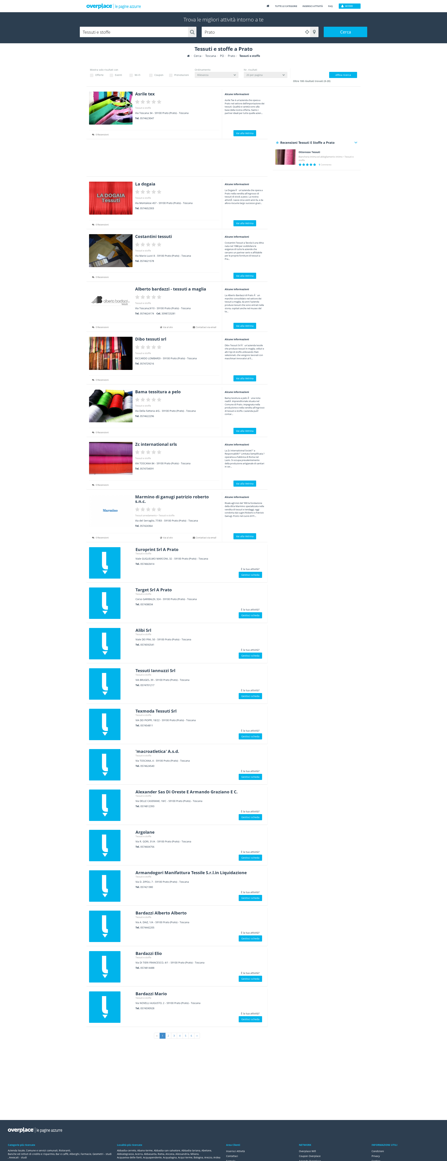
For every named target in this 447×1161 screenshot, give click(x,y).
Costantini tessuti (153, 236)
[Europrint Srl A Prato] (111, 563)
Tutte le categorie (286, 6)
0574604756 (147, 846)
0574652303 (147, 208)
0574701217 (147, 685)
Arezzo (208, 1157)
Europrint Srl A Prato (156, 549)
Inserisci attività (312, 6)
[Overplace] (188, 56)
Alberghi (74, 1154)
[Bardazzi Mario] (111, 1007)
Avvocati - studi (18, 1157)
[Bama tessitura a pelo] (111, 405)
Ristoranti (64, 1150)
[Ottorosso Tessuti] (285, 157)
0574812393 (147, 806)
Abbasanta (150, 1154)
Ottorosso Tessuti (309, 152)
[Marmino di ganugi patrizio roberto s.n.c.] (111, 510)
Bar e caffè (62, 1154)
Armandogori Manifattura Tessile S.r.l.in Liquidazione (191, 872)
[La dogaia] (111, 198)
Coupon (158, 75)
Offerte (99, 75)
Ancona (170, 1154)
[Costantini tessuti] (111, 250)
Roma (161, 1154)
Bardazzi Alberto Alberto (161, 913)
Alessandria (182, 1154)
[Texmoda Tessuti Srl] (111, 724)
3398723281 (168, 313)
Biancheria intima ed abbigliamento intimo (321, 156)
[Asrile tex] (111, 108)
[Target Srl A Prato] (111, 603)
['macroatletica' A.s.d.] (111, 764)
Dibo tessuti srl (150, 339)
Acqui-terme (185, 1157)
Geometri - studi (102, 1154)
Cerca (345, 32)
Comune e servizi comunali (42, 1150)
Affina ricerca (343, 75)
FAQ (330, 6)
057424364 (146, 525)
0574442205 (147, 927)
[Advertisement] (177, 159)
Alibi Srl (143, 630)
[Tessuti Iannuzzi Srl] (111, 684)
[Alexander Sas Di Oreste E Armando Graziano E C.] (111, 805)
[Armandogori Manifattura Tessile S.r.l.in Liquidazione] (111, 886)
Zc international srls (156, 444)
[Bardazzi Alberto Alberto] (111, 926)
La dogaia (145, 184)
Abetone (206, 1150)
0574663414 (147, 563)
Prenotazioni (181, 75)
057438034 (146, 604)
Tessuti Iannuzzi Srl (155, 670)
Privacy (376, 1156)
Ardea (216, 1157)
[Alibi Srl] (111, 643)
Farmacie (86, 1154)
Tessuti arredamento (146, 515)
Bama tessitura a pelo (158, 392)
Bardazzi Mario (151, 993)
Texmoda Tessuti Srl (156, 711)
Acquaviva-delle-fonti (129, 1157)
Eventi (118, 75)
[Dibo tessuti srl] (111, 353)
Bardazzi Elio (148, 953)
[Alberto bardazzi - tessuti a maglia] (111, 302)
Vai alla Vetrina (245, 133)
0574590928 (147, 1008)
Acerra (139, 1154)
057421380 (146, 887)
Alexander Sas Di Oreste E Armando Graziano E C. (186, 792)
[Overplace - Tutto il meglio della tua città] (267, 6)
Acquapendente (152, 1157)
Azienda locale (16, 1150)
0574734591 (147, 468)
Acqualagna (170, 1157)
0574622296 (147, 416)
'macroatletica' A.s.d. (157, 751)
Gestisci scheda (250, 574)
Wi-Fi (137, 75)
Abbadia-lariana (190, 1150)
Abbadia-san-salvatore (167, 1150)
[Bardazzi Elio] (111, 967)
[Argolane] (111, 845)
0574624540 (147, 766)
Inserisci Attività (235, 1151)
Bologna (198, 1157)
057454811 (146, 725)
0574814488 (147, 967)
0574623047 (147, 118)
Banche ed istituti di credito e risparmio (31, 1154)
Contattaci (232, 1156)
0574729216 (147, 363)
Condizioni (378, 1151)
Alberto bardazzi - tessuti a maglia (170, 289)
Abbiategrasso (125, 1154)
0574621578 (147, 261)
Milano (194, 1154)
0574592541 (147, 644)
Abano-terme (145, 1150)
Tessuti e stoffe (143, 107)
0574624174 (147, 313)
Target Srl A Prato (153, 590)
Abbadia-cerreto (126, 1150)
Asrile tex (145, 94)
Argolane (145, 832)
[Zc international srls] (111, 458)
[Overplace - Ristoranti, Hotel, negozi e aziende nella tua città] (113, 6)
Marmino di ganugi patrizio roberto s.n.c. (172, 499)
